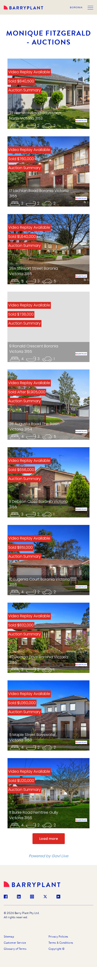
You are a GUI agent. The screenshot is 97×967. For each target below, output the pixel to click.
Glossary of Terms (15, 949)
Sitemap (9, 936)
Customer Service (15, 942)
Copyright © (56, 949)
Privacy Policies (58, 936)
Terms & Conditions (60, 942)
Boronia (76, 7)
